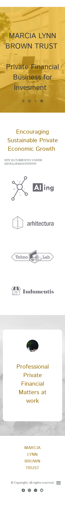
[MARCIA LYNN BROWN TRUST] (32, 473)
